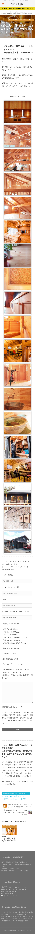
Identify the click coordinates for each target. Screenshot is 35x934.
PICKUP (6, 796)
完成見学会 (7, 799)
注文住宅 (21, 796)
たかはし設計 (16, 930)
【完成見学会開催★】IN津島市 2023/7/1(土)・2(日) (18, 9)
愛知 (25, 799)
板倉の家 (13, 796)
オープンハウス (17, 799)
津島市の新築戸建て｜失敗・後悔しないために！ (16, 793)
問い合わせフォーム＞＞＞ (10, 896)
